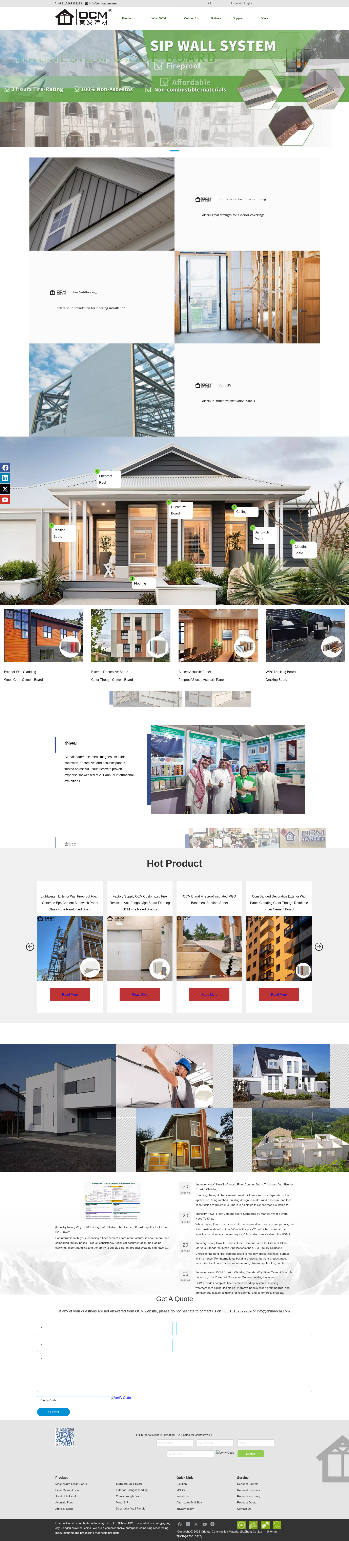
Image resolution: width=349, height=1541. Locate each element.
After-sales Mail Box (189, 1502)
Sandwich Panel (65, 1496)
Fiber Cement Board (68, 1490)
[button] (30, 947)
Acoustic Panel (64, 1502)
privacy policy (185, 1508)
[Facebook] (5, 467)
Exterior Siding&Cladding (132, 1490)
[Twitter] (5, 489)
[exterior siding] (184, 1140)
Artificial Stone (64, 1508)
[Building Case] (281, 1076)
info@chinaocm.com (103, 3)
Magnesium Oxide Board (71, 1483)
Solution (182, 1483)
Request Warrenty (248, 1496)
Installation (183, 1496)
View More (43, 635)
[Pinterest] (213, 1524)
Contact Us (244, 1508)
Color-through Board (129, 1496)
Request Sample (247, 1483)
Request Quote (246, 1502)
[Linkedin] (5, 478)
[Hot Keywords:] (209, 3)
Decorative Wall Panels (130, 1508)
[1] (164, 1076)
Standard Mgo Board (129, 1483)
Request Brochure (248, 1490)
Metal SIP (122, 1502)
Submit (250, 1453)
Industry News (65, 1227)
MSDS (181, 1490)
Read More (70, 994)
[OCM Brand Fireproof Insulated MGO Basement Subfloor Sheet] (209, 948)
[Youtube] (5, 499)
